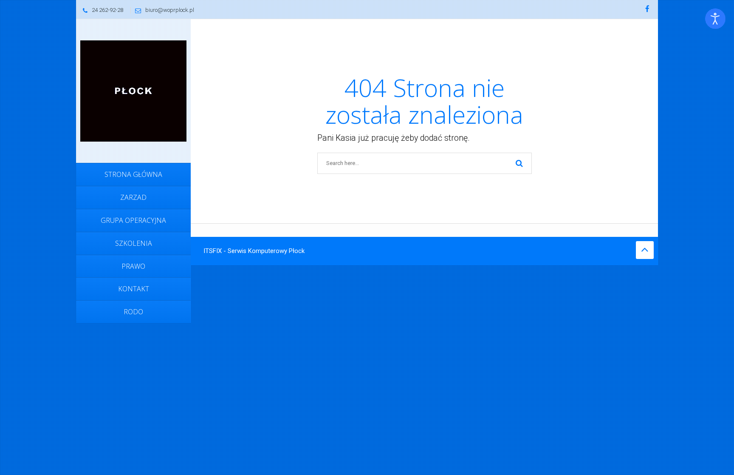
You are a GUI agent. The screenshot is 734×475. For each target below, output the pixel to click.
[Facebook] (647, 9)
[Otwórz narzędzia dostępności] (715, 19)
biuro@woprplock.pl (169, 10)
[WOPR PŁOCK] (133, 90)
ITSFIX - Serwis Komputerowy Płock (254, 251)
